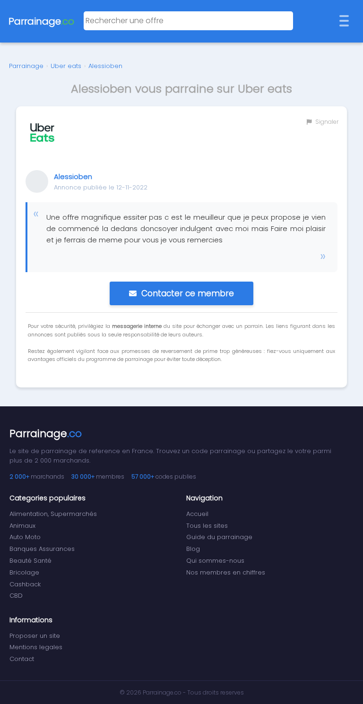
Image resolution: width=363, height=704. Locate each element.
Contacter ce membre (187, 293)
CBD (16, 595)
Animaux (22, 525)
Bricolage (24, 572)
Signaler (326, 122)
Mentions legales (35, 647)
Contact (21, 658)
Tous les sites (207, 525)
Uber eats (66, 65)
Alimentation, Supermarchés (53, 513)
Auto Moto (25, 536)
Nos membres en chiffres (225, 572)
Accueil (197, 513)
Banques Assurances (42, 548)
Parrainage (26, 65)
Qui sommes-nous (215, 560)
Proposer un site (34, 635)
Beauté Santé (30, 560)
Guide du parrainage (219, 536)
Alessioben (105, 65)
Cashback (25, 584)
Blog (193, 548)
